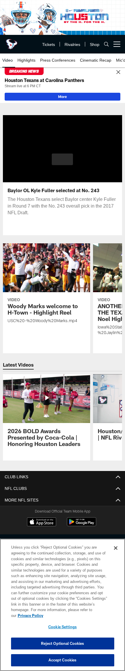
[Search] (106, 44)
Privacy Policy (75, 615)
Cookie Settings (62, 626)
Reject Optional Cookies (62, 643)
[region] (62, 608)
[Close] (118, 72)
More (62, 96)
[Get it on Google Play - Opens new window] (81, 524)
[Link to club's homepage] (12, 42)
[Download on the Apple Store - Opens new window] (41, 522)
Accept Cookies (63, 660)
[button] (62, 159)
